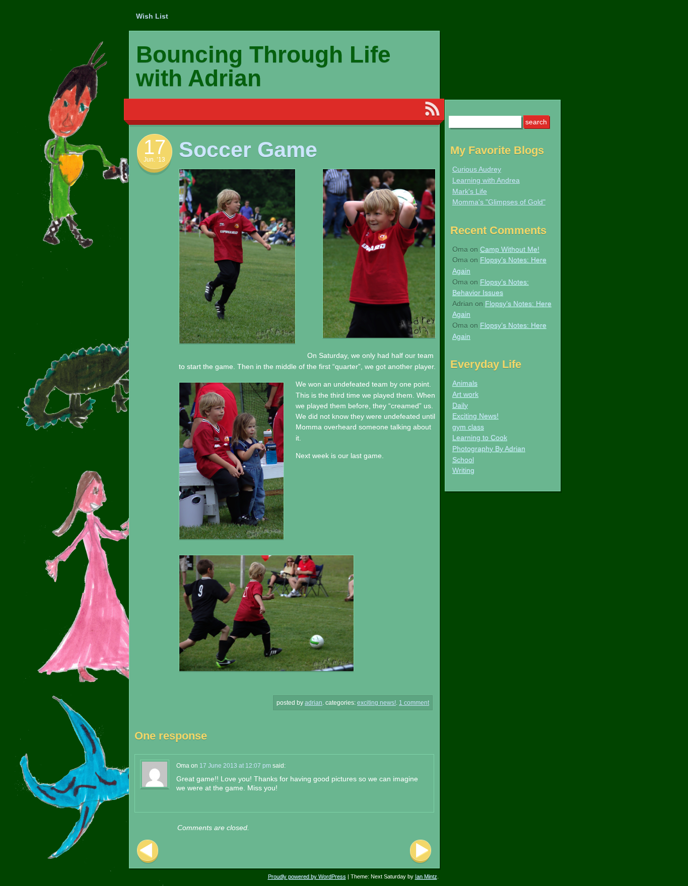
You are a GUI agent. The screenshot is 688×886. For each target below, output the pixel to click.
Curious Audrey (476, 169)
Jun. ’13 (154, 159)
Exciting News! (376, 703)
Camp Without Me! (509, 249)
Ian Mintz (426, 876)
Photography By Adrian (488, 449)
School (463, 460)
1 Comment (414, 703)
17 (155, 147)
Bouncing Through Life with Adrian (263, 66)
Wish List (152, 16)
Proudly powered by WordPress (307, 876)
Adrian (313, 703)
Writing (463, 470)
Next (420, 851)
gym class (468, 427)
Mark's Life (469, 191)
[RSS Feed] (432, 109)
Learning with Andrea (486, 180)
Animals (464, 383)
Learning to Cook (479, 437)
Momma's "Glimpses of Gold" (498, 202)
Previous (147, 851)
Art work (465, 394)
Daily (460, 405)
